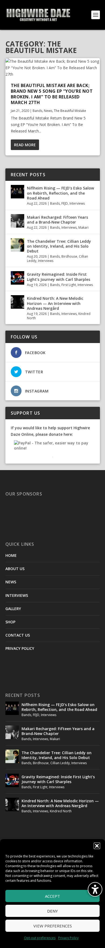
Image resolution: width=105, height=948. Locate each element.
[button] (97, 846)
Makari (83, 227)
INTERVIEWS (16, 595)
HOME (11, 555)
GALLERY (13, 608)
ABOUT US (14, 568)
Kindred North (61, 811)
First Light (68, 284)
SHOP (10, 621)
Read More (25, 144)
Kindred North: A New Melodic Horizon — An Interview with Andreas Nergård (55, 303)
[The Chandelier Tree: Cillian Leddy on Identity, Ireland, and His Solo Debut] (17, 245)
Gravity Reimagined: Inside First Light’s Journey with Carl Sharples (58, 277)
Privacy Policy (68, 938)
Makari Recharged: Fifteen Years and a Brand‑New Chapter (57, 220)
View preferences (52, 926)
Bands (37, 110)
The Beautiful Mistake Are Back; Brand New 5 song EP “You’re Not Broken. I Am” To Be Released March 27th (52, 93)
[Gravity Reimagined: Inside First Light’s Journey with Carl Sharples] (17, 278)
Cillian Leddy (60, 763)
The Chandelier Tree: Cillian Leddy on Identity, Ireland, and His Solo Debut (59, 246)
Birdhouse (69, 256)
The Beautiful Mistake (70, 110)
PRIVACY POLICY (19, 648)
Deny (52, 911)
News (48, 110)
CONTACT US (17, 635)
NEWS (10, 581)
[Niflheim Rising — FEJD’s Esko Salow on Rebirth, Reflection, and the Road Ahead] (17, 191)
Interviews (77, 203)
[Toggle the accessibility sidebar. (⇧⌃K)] (95, 889)
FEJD (64, 203)
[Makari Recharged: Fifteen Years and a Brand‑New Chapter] (17, 221)
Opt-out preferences (39, 938)
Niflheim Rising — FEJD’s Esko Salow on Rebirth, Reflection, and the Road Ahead (60, 192)
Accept (52, 896)
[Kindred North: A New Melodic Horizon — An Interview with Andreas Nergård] (17, 302)
